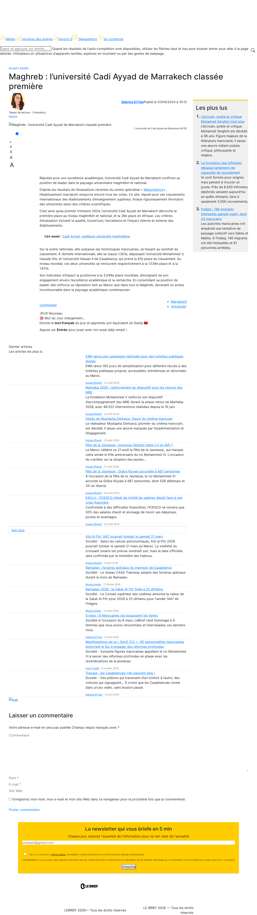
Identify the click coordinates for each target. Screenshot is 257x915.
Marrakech (179, 302)
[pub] (13, 699)
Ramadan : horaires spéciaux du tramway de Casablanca (129, 568)
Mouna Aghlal (93, 584)
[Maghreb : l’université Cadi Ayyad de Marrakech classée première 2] (60, 124)
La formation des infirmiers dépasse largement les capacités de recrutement (221, 168)
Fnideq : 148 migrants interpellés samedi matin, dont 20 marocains (224, 214)
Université (178, 306)
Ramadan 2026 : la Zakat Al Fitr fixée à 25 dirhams (124, 589)
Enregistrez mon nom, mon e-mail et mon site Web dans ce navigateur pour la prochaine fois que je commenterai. (99, 799)
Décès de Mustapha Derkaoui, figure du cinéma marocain (129, 419)
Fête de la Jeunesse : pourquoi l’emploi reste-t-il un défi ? (129, 445)
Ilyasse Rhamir (94, 382)
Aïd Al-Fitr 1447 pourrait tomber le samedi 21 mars (124, 536)
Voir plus (17, 530)
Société (24, 67)
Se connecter (114, 39)
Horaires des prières (37, 39)
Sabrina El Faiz (132, 102)
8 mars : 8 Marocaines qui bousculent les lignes (122, 615)
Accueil (13, 67)
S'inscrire (129, 867)
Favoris (65, 39)
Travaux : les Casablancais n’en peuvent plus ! (120, 673)
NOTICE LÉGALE (59, 854)
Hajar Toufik (92, 668)
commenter (48, 305)
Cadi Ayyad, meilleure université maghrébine (96, 236)
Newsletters (88, 39)
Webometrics (153, 190)
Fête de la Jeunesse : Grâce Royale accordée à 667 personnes (133, 471)
